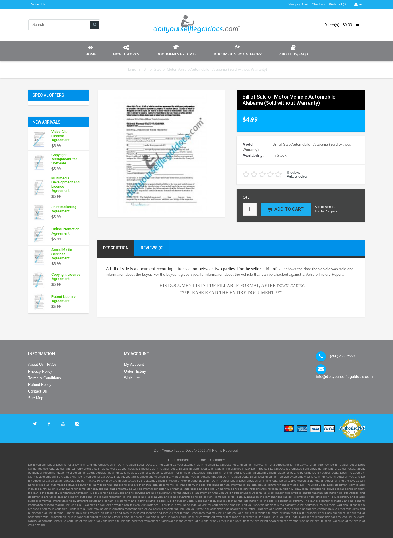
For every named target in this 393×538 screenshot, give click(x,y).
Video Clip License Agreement (60, 136)
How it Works (126, 54)
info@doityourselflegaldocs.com (344, 376)
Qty (246, 197)
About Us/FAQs (293, 54)
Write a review (297, 176)
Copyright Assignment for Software (64, 159)
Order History (135, 371)
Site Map (35, 398)
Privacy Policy (40, 371)
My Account (134, 364)
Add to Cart (289, 209)
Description (116, 248)
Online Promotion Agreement (65, 231)
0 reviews (294, 172)
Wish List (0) (338, 4)
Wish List (132, 378)
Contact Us (37, 4)
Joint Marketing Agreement (63, 209)
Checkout (318, 4)
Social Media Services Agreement (61, 254)
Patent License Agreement (63, 299)
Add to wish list (325, 206)
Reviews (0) (152, 248)
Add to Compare (326, 211)
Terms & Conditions (44, 378)
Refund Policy (39, 384)
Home (90, 54)
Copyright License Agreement (65, 277)
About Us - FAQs (42, 364)
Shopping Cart (298, 4)
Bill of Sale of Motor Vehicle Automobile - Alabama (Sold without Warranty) (205, 70)
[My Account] (358, 4)
